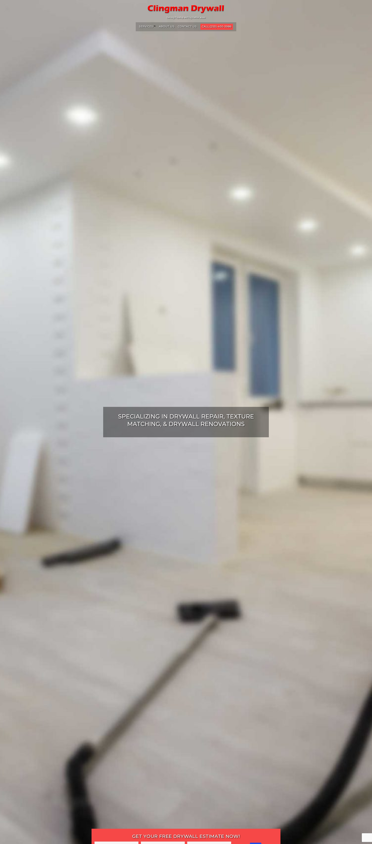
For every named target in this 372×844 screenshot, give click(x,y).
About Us (166, 26)
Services (146, 26)
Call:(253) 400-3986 (217, 26)
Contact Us (187, 26)
